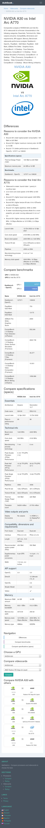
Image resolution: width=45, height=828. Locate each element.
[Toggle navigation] (41, 2)
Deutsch (7, 813)
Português (7, 821)
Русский (7, 823)
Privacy (5, 801)
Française (7, 815)
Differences (23, 637)
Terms (5, 798)
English (6, 810)
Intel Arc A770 (22, 96)
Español (6, 818)
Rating (7, 781)
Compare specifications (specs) (23, 646)
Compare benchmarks (22, 642)
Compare (8, 675)
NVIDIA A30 (22, 67)
